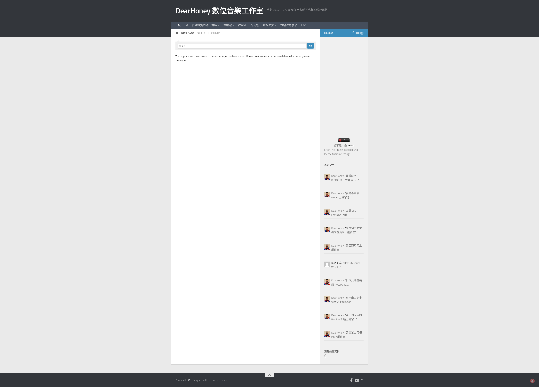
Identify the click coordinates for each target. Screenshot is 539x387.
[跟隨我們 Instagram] (362, 33)
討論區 (242, 25)
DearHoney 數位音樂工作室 (219, 10)
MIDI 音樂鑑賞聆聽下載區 (201, 25)
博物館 (227, 25)
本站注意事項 (288, 25)
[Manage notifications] (532, 381)
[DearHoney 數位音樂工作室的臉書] (353, 33)
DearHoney (337, 176)
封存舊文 (268, 25)
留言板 (254, 25)
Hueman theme (219, 380)
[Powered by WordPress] (189, 380)
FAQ (303, 25)
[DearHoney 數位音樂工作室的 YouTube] (357, 33)
